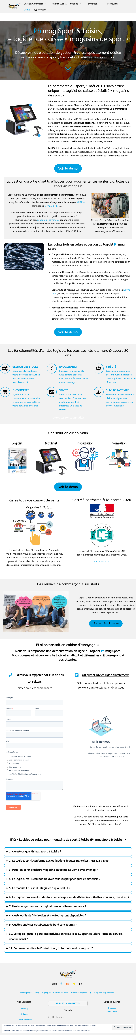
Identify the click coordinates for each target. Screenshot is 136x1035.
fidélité (81, 202)
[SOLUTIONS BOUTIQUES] (14, 6)
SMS (55, 206)
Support (112, 1008)
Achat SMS (112, 1011)
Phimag (24, 1009)
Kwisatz (24, 1014)
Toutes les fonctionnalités (68, 417)
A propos (46, 993)
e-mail (48, 206)
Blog (37, 993)
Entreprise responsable (103, 993)
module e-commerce (48, 220)
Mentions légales (79, 993)
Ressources (112, 3)
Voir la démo (68, 168)
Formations (93, 3)
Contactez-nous (60, 993)
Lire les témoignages (106, 623)
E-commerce (20, 390)
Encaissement (68, 366)
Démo (27, 9)
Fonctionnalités (25, 1020)
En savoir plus (101, 561)
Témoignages (26, 993)
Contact (41, 9)
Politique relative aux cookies (78, 1031)
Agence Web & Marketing (65, 3)
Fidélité (111, 366)
